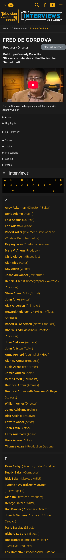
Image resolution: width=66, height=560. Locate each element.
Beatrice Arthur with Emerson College (31, 394)
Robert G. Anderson (30, 324)
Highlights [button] (10, 123)
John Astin (17, 428)
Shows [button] (8, 140)
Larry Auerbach (21, 434)
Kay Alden (17, 269)
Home (5, 28)
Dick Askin (20, 416)
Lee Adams (19, 226)
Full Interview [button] (12, 131)
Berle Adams (19, 214)
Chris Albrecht (22, 256)
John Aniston (19, 348)
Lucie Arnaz (21, 367)
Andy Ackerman (27, 207)
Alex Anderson (22, 305)
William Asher (21, 403)
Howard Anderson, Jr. (29, 315)
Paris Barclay (21, 527)
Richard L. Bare (22, 534)
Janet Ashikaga (21, 410)
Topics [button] (8, 146)
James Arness (20, 373)
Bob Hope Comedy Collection (22, 54)
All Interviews (19, 28)
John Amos (17, 299)
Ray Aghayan (28, 244)
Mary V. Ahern (22, 250)
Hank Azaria (18, 440)
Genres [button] (9, 158)
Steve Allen (22, 293)
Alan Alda (16, 263)
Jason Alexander (25, 275)
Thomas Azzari (30, 446)
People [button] (8, 164)
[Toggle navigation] (61, 5)
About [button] (8, 117)
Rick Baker (23, 478)
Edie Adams (19, 220)
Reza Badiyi (31, 466)
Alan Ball (24, 497)
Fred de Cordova (38, 28)
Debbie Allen (32, 284)
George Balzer (20, 503)
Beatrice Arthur (22, 385)
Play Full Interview (53, 47)
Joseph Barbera (28, 518)
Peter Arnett (21, 379)
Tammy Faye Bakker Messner (25, 488)
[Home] (33, 17)
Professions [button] (11, 152)
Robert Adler (30, 235)
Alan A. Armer (22, 361)
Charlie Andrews (27, 333)
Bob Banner (27, 509)
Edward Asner (19, 422)
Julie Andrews (21, 342)
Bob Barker (26, 543)
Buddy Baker (22, 472)
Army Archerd (27, 354)
